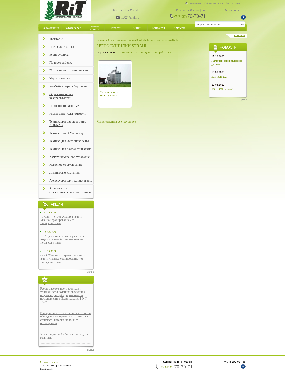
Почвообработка (60, 62)
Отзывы (179, 27)
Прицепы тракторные (64, 105)
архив (90, 271)
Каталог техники (94, 27)
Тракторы (56, 38)
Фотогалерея (72, 27)
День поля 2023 (219, 76)
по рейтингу (163, 52)
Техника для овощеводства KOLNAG (67, 123)
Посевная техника (61, 46)
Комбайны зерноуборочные (68, 86)
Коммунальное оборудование (69, 156)
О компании (51, 27)
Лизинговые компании (64, 172)
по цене (146, 52)
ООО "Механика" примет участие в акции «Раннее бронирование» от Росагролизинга (62, 259)
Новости (115, 27)
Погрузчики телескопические (69, 70)
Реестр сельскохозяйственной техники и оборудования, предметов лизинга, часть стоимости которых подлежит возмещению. (66, 318)
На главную (195, 3)
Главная (101, 40)
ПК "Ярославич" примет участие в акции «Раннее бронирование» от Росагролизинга (62, 239)
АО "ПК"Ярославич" (222, 89)
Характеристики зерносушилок (116, 121)
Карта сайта (233, 3)
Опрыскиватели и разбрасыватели (61, 96)
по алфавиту (129, 52)
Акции (136, 27)
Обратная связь (213, 3)
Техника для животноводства (69, 141)
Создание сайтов (49, 362)
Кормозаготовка (60, 78)
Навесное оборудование (65, 164)
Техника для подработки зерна (70, 148)
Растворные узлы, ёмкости (67, 113)
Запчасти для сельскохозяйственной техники (70, 190)
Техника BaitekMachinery (66, 133)
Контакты (158, 27)
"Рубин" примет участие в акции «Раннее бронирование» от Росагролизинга (61, 220)
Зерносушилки (59, 54)
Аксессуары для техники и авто (71, 180)
